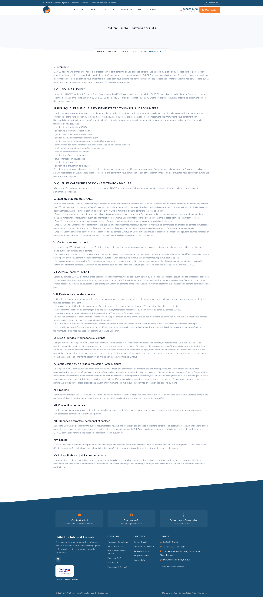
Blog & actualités (141, 555)
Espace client (213, 3)
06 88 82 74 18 (170, 542)
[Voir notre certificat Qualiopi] (64, 570)
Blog (139, 10)
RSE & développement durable (117, 552)
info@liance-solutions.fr (174, 546)
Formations (78, 10)
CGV (194, 593)
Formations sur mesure (144, 546)
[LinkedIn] (58, 559)
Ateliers (110, 10)
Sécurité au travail (116, 546)
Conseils (95, 10)
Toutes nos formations (118, 542)
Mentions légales (169, 593)
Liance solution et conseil (112, 51)
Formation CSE (114, 558)
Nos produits (139, 560)
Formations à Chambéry (118, 567)
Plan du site (203, 593)
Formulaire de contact (174, 566)
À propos (152, 10)
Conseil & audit (140, 542)
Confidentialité (184, 593)
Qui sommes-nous (142, 551)
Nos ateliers (113, 562)
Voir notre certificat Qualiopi (66, 579)
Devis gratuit (211, 10)
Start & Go (125, 10)
